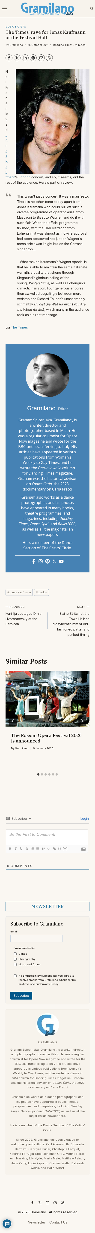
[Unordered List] (37, 848)
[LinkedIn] (25, 57)
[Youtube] (61, 561)
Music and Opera (29, 964)
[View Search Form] (92, 8)
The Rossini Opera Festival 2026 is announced (46, 738)
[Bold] (10, 848)
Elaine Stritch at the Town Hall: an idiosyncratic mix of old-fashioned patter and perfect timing (70, 621)
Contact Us (58, 1222)
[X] (17, 57)
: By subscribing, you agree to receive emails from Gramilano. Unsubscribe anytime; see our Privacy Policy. (47, 980)
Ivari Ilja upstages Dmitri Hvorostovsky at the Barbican (24, 615)
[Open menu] (5, 8)
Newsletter (36, 1222)
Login (84, 818)
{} (59, 848)
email (14, 931)
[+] (65, 848)
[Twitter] (54, 561)
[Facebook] (9, 57)
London (24, 177)
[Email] (41, 57)
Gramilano (16, 45)
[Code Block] (48, 848)
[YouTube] (55, 1202)
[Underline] (21, 848)
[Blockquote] (43, 848)
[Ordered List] (32, 848)
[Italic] (15, 848)
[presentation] (47, 699)
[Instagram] (40, 561)
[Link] (54, 848)
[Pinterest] (33, 57)
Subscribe (21, 995)
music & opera (16, 26)
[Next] (82, 720)
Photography (26, 959)
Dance (22, 953)
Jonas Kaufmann (19, 592)
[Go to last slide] (13, 720)
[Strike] (26, 848)
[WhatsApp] (49, 57)
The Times (19, 327)
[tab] (38, 774)
